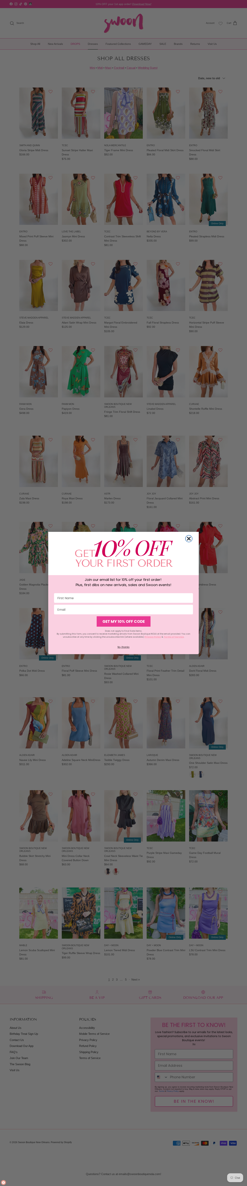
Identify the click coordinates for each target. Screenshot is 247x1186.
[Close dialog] (188, 538)
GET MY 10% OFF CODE (123, 621)
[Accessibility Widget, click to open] (3, 1182)
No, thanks (123, 647)
